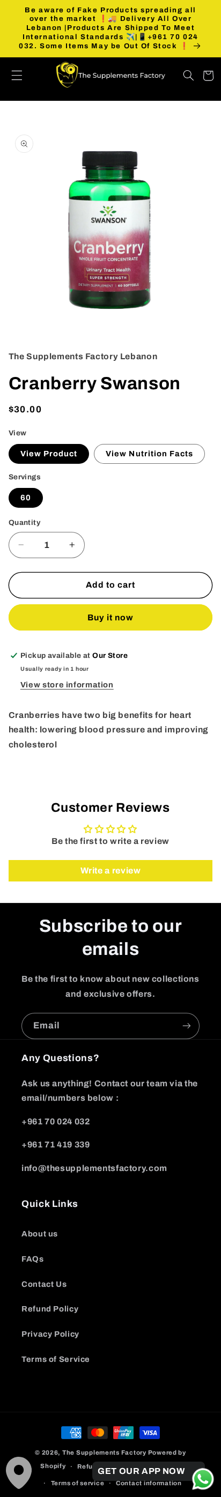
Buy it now (110, 617)
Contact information (149, 1483)
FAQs (32, 1259)
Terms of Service (55, 1359)
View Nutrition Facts (149, 453)
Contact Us (44, 1284)
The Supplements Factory (104, 1452)
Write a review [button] (110, 870)
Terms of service (78, 1483)
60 (25, 497)
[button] (22, 75)
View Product (49, 453)
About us (39, 1233)
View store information (67, 684)
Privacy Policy (50, 1334)
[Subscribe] (186, 1026)
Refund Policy (49, 1309)
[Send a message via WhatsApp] (203, 1479)
